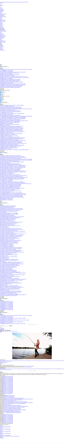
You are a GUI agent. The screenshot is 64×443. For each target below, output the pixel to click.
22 (21, 360)
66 (1, 361)
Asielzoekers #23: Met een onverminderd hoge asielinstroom (11, 250)
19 (18, 360)
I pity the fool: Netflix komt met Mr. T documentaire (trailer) (11, 86)
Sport (2, 93)
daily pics (1, 362)
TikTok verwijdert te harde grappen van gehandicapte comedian (11, 129)
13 (12, 360)
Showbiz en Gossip (3, 13)
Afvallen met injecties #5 (5, 290)
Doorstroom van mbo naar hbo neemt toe (7, 266)
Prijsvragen (2, 46)
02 (1, 360)
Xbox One (1, 34)
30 (29, 360)
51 (50, 360)
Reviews (18, 2)
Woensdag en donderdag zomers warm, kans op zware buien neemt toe (12, 131)
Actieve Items (9, 2)
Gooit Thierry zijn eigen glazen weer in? (7, 109)
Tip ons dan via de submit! (30, 366)
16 (15, 360)
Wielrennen (2, 26)
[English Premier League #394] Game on (8, 215)
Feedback (1, 49)
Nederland (1, 9)
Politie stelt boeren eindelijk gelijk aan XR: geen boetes (10, 79)
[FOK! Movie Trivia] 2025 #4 (6, 283)
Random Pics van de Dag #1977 (8, 393)
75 (10, 361)
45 (44, 360)
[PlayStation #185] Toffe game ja (6, 243)
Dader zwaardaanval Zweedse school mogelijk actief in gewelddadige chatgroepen (14, 149)
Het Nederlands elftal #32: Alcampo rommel (8, 295)
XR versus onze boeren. (5, 125)
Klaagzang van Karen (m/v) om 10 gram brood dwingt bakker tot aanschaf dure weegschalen (16, 69)
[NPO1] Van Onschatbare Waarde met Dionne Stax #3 (10, 288)
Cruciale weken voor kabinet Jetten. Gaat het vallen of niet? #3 (11, 235)
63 (62, 360)
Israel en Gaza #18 (4, 258)
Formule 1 (1, 23)
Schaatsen (1, 27)
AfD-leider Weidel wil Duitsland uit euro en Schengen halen (11, 168)
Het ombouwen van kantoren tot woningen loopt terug (10, 119)
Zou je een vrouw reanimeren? (6, 268)
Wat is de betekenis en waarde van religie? (8, 249)
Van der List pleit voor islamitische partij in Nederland (10, 186)
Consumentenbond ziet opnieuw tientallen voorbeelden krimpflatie (12, 105)
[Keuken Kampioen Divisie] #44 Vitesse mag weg (9, 241)
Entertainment (2, 15)
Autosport (1, 24)
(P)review (2, 99)
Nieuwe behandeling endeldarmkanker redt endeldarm (9, 74)
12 (11, 360)
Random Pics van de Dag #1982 (8, 388)
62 (61, 360)
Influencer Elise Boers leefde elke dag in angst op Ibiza (10, 265)
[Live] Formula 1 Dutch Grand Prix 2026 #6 (8, 237)
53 (52, 360)
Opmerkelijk (2, 14)
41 (40, 360)
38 (37, 360)
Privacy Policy (10, 436)
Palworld (2, 261)
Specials (24, 2)
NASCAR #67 (4, 284)
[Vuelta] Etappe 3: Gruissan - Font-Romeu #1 (8, 242)
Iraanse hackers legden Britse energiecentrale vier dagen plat (11, 141)
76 (11, 361)
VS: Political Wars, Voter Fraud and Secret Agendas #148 (10, 286)
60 (59, 360)
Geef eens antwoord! (4, 227)
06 (5, 360)
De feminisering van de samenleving (7, 275)
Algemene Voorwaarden (4, 436)
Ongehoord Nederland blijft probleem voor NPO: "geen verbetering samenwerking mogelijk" (16, 116)
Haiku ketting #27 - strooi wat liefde (7, 239)
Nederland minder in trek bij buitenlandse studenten (9, 264)
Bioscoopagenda (2, 21)
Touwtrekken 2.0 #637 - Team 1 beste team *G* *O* (10, 289)
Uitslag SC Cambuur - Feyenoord (6, 132)
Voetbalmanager (2, 30)
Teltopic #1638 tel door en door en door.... (8, 205)
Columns (15, 2)
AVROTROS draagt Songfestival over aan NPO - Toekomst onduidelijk (12, 72)
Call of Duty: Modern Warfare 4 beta (7, 106)
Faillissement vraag (4, 257)
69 (4, 361)
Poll (1, 101)
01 (0, 360)
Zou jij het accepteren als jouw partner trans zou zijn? (10, 225)
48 (47, 360)
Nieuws (12, 2)
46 (45, 360)
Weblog (3, 2)
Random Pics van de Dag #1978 (8, 392)
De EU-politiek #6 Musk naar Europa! (7, 233)
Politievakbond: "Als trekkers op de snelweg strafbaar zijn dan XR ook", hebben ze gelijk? (15, 183)
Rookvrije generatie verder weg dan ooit (7, 206)
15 (14, 360)
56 (55, 360)
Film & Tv (2, 94)
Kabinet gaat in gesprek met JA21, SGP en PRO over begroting (11, 209)
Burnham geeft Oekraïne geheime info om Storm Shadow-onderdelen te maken (14, 120)
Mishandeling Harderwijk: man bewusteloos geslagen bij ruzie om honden (13, 194)
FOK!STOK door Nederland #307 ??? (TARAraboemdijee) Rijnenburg (13, 272)
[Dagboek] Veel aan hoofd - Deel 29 (7, 224)
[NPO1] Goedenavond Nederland (6, 207)
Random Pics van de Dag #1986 (6, 309)
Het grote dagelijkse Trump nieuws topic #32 (8, 218)
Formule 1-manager (3, 31)
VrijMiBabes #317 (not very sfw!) (6, 308)
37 (36, 360)
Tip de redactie (2, 50)
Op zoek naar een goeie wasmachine (7, 214)
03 (2, 360)
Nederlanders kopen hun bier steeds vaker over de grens (10, 115)
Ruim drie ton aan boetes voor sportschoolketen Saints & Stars (11, 222)
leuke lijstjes (5, 362)
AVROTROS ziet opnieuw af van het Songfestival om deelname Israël (12, 231)
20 (19, 360)
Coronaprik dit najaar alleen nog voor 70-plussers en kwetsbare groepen (13, 182)
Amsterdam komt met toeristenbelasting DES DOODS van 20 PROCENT (13, 279)
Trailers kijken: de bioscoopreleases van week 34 (9, 147)
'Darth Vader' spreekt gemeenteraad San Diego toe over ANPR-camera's (12, 137)
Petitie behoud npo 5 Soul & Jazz (6, 244)
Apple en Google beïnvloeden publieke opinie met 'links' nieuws (11, 85)
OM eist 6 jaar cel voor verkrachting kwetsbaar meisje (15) (10, 190)
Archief (27, 2)
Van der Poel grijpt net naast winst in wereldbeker (9, 135)
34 (33, 360)
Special (2, 100)
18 (17, 360)
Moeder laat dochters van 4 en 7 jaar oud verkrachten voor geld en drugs (12, 84)
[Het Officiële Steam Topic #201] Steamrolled (9, 260)
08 (7, 360)
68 (3, 361)
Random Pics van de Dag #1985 (8, 385)
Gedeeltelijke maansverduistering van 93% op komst (9, 139)
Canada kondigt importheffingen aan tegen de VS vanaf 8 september (12, 145)
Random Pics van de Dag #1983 (8, 387)
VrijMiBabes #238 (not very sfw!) (6, 198)
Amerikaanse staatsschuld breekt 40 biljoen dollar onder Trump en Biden (13, 83)
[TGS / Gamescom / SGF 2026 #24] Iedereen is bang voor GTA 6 (11, 287)
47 (46, 360)
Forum (1, 2)
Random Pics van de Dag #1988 (6, 306)
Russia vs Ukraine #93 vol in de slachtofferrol (8, 254)
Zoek (6, 2)
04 (3, 360)
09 (8, 360)
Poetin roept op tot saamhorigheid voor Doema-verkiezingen (11, 185)
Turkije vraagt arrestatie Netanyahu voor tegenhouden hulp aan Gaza (12, 188)
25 (24, 360)
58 (57, 360)
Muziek (1, 17)
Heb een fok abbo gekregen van (6, 253)
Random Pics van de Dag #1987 (6, 307)
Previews (21, 2)
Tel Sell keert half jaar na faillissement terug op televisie (10, 87)
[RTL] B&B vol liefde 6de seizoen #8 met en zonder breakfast (11, 208)
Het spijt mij (3, 212)
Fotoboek (1, 45)
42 (41, 360)
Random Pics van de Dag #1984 (8, 386)
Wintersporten (2, 28)
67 (2, 361)
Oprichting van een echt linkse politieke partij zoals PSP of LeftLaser (12, 274)
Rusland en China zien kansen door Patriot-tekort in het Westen (11, 130)
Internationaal (2, 10)
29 (28, 360)
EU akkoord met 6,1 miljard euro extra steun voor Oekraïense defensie (12, 118)
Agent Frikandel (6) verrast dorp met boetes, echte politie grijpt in (11, 321)
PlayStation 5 (2, 37)
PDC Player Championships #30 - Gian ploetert (9, 293)
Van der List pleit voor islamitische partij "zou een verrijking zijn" (12, 234)
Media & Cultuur (2, 20)
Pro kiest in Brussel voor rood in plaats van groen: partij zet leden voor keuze (13, 76)
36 (35, 360)
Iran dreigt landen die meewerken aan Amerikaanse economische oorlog (12, 140)
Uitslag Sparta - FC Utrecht (5, 148)
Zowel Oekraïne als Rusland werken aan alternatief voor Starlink (11, 128)
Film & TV (2, 38)
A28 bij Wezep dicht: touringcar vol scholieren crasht (9, 122)
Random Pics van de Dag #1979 (8, 391)
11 (10, 360)
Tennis (1, 25)
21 (20, 360)
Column (2, 98)
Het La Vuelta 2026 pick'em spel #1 (7, 232)
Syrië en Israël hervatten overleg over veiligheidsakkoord (10, 121)
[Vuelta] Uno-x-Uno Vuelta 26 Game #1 (7, 221)
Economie (1, 11)
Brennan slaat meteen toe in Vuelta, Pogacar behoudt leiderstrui (11, 133)
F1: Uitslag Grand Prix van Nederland (7, 75)
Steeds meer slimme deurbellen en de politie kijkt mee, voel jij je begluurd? (13, 157)
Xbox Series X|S (2, 36)
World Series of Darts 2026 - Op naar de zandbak (9, 278)
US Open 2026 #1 (4, 226)
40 (39, 360)
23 (22, 360)
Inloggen (1, 5)
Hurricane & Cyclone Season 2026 (7, 281)
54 (53, 360)
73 (8, 361)
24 (23, 360)
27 (26, 360)
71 (6, 361)
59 (58, 360)
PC (0, 32)
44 (43, 360)
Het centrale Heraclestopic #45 (6, 273)
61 (60, 360)
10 (9, 360)
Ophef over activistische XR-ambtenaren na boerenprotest (10, 111)
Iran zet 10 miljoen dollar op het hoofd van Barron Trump (10, 155)
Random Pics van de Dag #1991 (6, 78)
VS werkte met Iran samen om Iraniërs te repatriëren (9, 81)
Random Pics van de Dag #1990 (6, 322)
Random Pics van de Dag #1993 (6, 71)
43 (42, 360)
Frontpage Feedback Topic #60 (6, 269)
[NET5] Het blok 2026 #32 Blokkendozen (8, 271)
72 (7, 361)
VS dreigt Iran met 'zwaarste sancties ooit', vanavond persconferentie (12, 113)
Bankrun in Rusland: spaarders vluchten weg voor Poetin (10, 80)
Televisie (1, 19)
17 (16, 360)
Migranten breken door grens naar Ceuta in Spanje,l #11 (10, 276)
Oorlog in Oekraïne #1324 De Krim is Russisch (8, 211)
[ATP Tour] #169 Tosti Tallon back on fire (8, 292)
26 (25, 360)
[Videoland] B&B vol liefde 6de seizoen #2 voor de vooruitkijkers (12, 216)
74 (9, 361)
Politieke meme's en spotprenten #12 (7, 245)
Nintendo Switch (2, 35)
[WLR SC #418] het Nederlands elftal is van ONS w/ (10, 238)
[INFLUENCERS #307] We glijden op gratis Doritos (10, 217)
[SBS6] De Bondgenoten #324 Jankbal (7, 219)
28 (27, 360)
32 (31, 360)
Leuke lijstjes (2, 328)
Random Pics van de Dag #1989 (8, 380)
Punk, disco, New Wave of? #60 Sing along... (8, 256)
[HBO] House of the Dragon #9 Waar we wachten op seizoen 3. (11, 229)
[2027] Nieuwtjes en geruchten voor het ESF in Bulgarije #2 (11, 248)
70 (5, 361)
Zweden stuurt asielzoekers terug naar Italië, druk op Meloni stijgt (11, 138)
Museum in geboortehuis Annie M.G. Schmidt (8, 267)
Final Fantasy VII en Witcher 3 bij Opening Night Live (10, 110)
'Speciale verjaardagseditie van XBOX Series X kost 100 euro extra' (12, 127)
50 (49, 360)
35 (34, 360)
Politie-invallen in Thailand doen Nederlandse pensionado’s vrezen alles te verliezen (14, 77)
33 (32, 360)
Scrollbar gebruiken (4, 66)
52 (51, 360)
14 (13, 360)
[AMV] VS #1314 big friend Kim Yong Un (8, 270)
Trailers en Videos (3, 41)
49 (48, 360)
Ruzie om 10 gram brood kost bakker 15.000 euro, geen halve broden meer (13, 294)
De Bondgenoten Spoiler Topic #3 (7, 246)
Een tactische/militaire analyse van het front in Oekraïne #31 (11, 240)
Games (2, 95)
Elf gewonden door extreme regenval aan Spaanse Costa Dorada (11, 280)
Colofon (1, 48)
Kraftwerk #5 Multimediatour (6, 277)
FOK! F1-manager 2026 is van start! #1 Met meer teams (10, 251)
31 (30, 360)
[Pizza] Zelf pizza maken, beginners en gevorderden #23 (10, 236)
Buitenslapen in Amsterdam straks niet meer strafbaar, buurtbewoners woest (13, 143)
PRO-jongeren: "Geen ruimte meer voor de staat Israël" (10, 210)
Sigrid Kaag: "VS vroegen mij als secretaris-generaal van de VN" (11, 126)
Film (0, 18)
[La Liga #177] (4, 255)
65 (0, 361)
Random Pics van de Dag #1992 (6, 73)
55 (54, 360)
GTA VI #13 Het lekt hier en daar (6, 220)
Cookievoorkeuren (16, 436)
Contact (1, 47)
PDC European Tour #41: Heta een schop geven (9, 285)
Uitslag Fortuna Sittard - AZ (5, 191)
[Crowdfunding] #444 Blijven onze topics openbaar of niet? (10, 282)
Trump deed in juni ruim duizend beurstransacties (9, 144)
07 (6, 360)
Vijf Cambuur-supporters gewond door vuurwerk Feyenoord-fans (12, 263)
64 (63, 360)
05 (4, 360)
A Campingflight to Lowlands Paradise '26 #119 (9, 259)
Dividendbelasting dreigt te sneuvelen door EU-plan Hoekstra (11, 142)
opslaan (1, 68)
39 (38, 360)
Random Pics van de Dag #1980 (8, 390)
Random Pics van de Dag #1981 (8, 389)
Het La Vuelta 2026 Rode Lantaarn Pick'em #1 (8, 230)
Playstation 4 (2, 33)
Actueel (1, 8)
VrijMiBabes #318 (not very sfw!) (6, 70)
